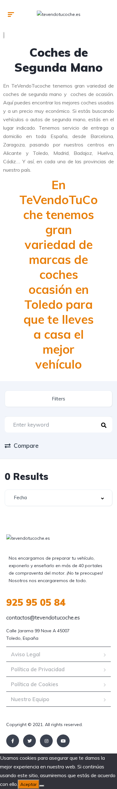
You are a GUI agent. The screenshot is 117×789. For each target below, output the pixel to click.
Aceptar (28, 784)
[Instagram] (46, 740)
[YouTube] (63, 740)
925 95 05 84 (36, 602)
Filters (58, 399)
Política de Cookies (34, 684)
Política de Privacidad (38, 669)
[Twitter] (29, 740)
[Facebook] (12, 740)
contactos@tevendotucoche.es (43, 617)
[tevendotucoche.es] (58, 14)
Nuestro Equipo (30, 699)
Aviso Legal (25, 654)
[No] (41, 786)
